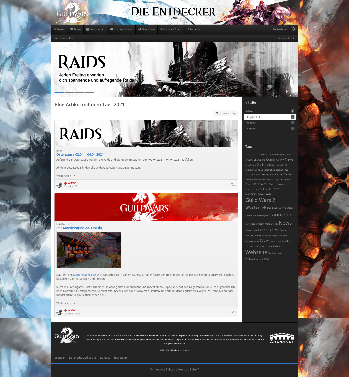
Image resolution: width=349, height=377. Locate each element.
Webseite (256, 252)
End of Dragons (253, 174)
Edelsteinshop (268, 169)
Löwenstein (251, 223)
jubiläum (278, 207)
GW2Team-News (259, 207)
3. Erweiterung (274, 154)
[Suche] (294, 29)
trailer (265, 246)
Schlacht (282, 235)
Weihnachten (275, 253)
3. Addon (261, 154)
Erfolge (265, 174)
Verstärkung (275, 246)
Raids (264, 235)
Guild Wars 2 (260, 199)
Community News (279, 159)
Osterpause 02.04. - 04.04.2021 (80, 154)
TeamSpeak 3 (283, 240)
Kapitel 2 (288, 207)
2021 (247, 154)
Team (272, 240)
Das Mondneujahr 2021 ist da (79, 228)
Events (287, 174)
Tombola (249, 246)
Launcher (280, 214)
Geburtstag (272, 179)
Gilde (248, 184)
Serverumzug (252, 240)
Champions (259, 159)
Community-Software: (174, 369)
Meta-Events (271, 223)
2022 (253, 154)
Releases (272, 235)
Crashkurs (250, 164)
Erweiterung (276, 174)
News (285, 222)
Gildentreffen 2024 (254, 193)
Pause (283, 230)
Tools (258, 246)
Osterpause (251, 230)
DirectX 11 (282, 164)
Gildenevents (260, 184)
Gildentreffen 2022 (269, 189)
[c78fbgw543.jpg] (88, 249)
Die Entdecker (266, 165)
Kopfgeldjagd (261, 215)
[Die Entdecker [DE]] (174, 12)
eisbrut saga (282, 169)
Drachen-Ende (252, 169)
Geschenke (284, 179)
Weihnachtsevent (254, 258)
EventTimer (251, 179)
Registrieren (280, 29)
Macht (261, 223)
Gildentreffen (252, 189)
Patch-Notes (268, 229)
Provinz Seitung (253, 235)
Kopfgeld (249, 215)
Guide (268, 193)
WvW (266, 258)
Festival (262, 179)
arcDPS (249, 159)
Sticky (264, 240)
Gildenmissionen (276, 184)
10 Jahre (287, 154)
